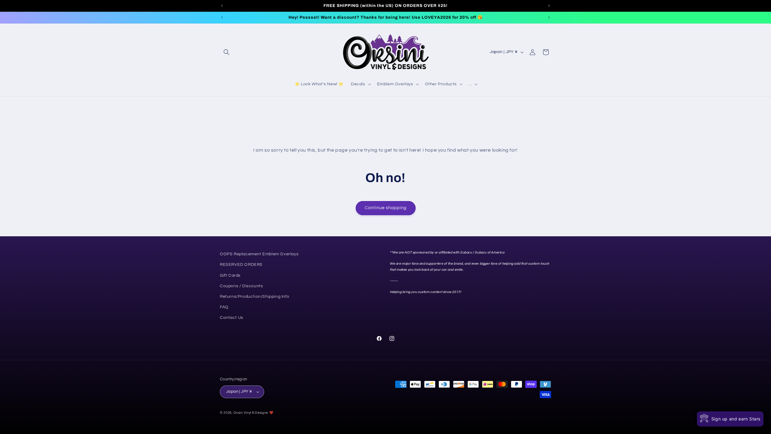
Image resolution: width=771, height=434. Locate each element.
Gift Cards (230, 275)
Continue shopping (386, 208)
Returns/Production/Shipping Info (254, 296)
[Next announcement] (549, 5)
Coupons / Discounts (241, 286)
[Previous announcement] (222, 5)
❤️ (271, 412)
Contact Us (231, 318)
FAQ (224, 307)
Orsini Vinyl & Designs (250, 412)
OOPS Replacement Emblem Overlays (259, 254)
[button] (226, 52)
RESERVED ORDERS (241, 265)
